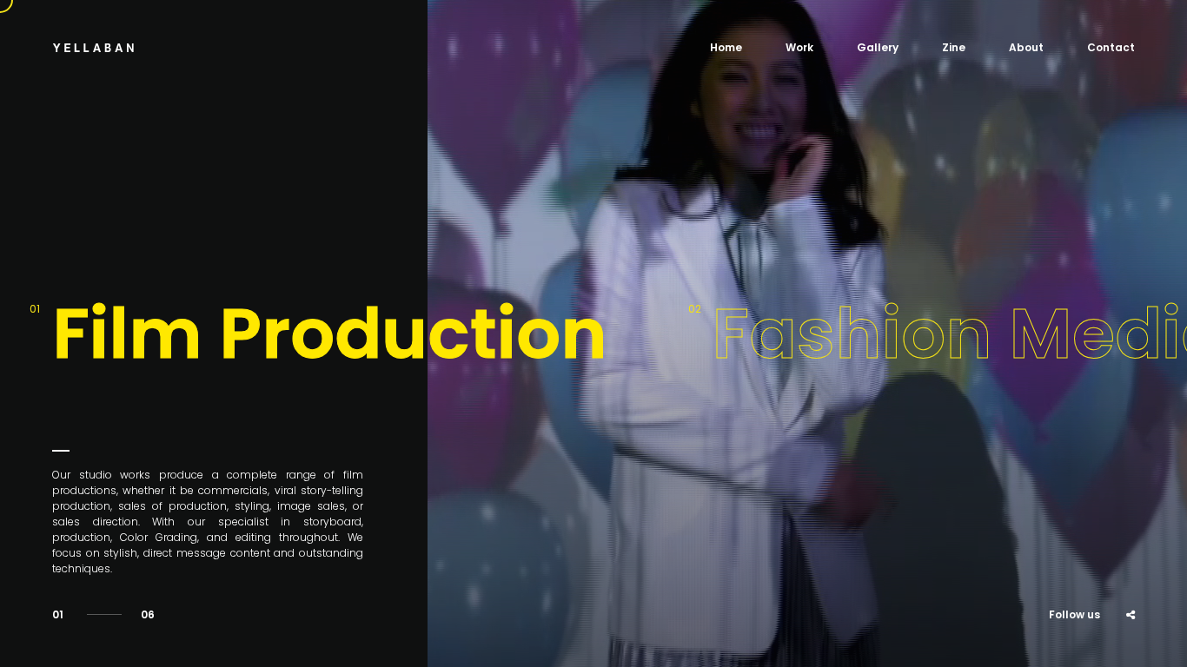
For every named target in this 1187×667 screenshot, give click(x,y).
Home (726, 47)
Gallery (878, 47)
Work (799, 47)
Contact (1111, 47)
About (1026, 47)
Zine (953, 47)
